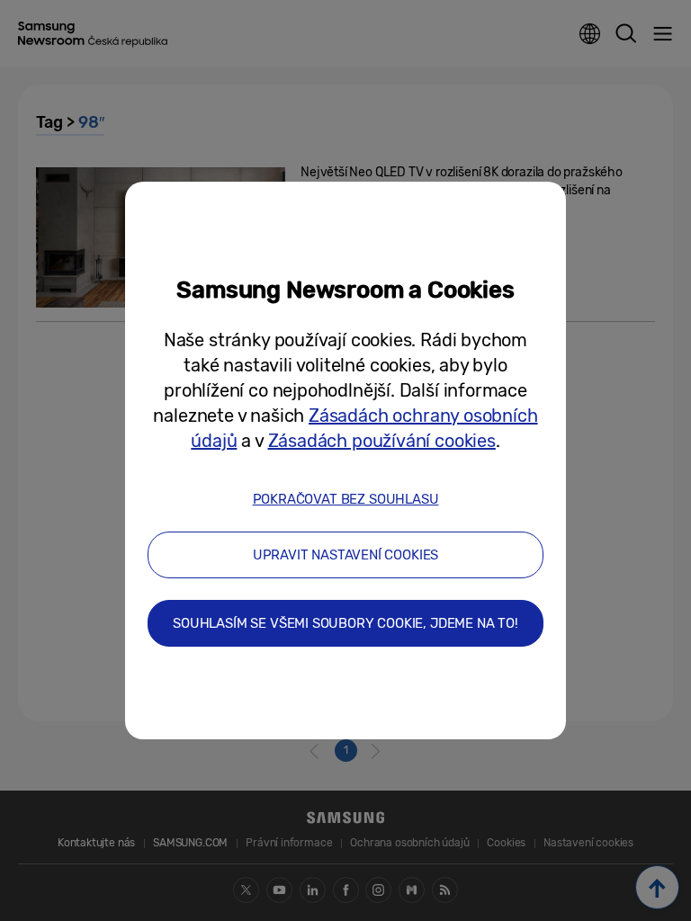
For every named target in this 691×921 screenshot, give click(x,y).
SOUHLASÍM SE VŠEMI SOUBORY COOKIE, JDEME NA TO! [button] (345, 623)
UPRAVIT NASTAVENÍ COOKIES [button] (346, 555)
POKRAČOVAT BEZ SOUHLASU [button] (346, 499)
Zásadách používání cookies (382, 441)
